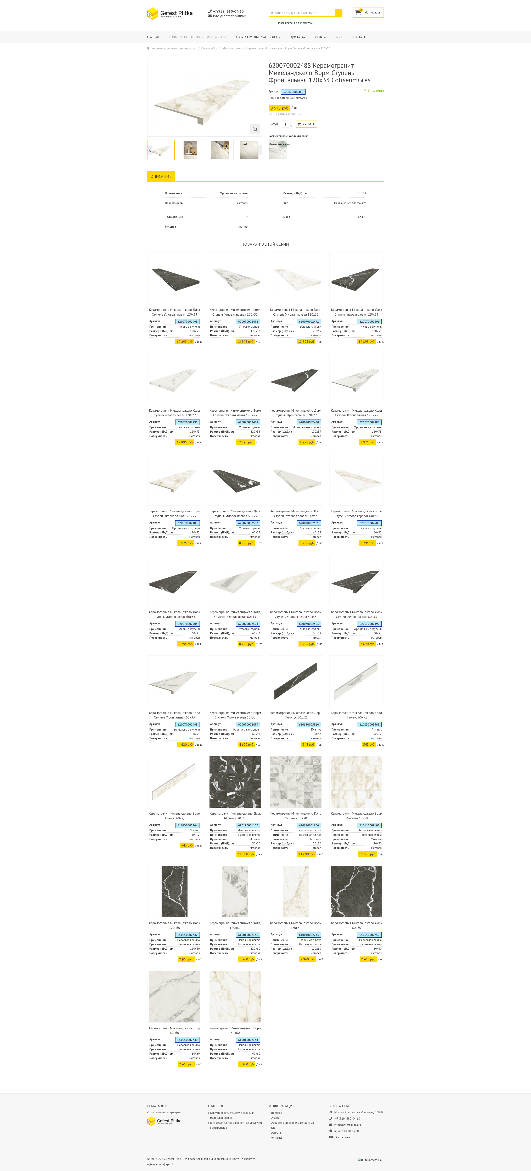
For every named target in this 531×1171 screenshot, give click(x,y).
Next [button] (259, 150)
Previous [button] (149, 150)
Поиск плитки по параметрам (295, 23)
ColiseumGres (210, 48)
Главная (153, 37)
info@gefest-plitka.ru (230, 15)
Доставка (298, 37)
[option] (161, 150)
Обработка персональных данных (292, 1123)
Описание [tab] (161, 176)
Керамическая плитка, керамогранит (196, 37)
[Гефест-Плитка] (169, 13)
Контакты (360, 37)
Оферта (276, 1132)
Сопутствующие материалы (257, 37)
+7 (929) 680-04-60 (347, 1118)
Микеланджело (232, 48)
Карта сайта (343, 1137)
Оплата (320, 37)
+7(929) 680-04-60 (228, 11)
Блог (339, 37)
